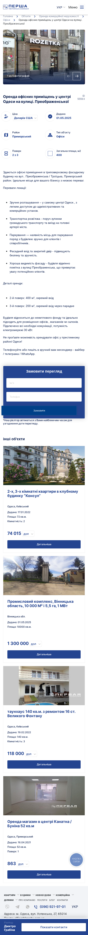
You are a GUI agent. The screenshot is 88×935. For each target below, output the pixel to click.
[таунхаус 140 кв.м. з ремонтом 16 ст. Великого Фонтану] (44, 685)
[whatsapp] (28, 907)
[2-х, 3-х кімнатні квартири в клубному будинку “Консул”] (44, 465)
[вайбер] (7, 907)
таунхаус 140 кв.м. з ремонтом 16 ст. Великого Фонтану (41, 713)
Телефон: (44, 397)
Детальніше (44, 544)
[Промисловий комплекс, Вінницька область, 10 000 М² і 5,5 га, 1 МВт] (44, 575)
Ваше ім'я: (44, 383)
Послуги (42, 900)
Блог (52, 900)
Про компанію (27, 900)
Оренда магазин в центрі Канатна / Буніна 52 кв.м (39, 823)
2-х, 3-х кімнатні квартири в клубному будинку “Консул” (42, 493)
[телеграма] (17, 907)
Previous (69, 76)
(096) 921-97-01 (52, 907)
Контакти (62, 900)
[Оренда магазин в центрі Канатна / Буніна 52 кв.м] (44, 795)
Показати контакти (53, 927)
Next (77, 76)
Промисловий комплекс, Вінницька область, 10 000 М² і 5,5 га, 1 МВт (40, 603)
